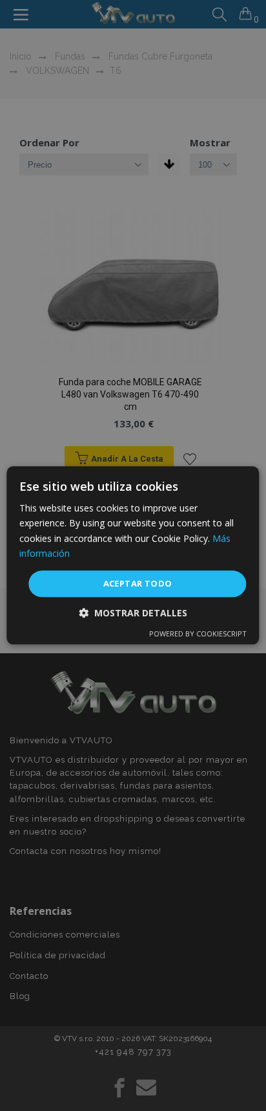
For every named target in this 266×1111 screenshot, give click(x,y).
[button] (133, 613)
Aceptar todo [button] (137, 583)
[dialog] (132, 555)
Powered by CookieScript (198, 634)
